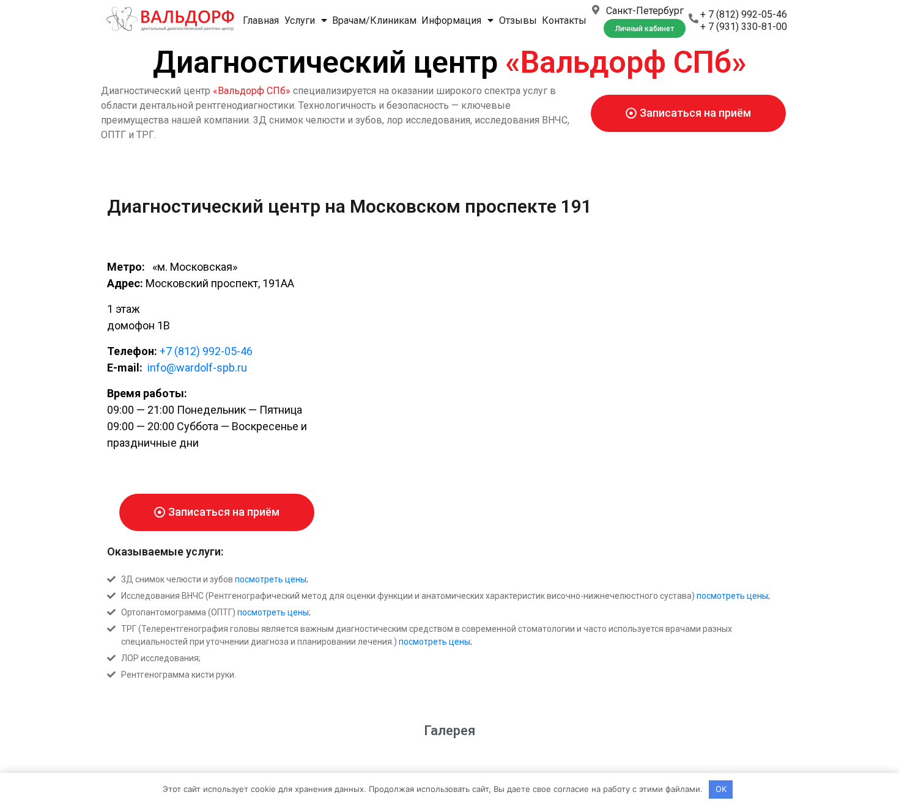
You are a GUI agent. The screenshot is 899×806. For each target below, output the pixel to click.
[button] (645, 28)
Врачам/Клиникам (374, 20)
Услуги (299, 20)
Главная (261, 20)
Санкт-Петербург (645, 10)
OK (721, 789)
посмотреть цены (270, 579)
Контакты (564, 20)
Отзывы (518, 20)
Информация (451, 20)
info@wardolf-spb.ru (196, 367)
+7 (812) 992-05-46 (206, 351)
